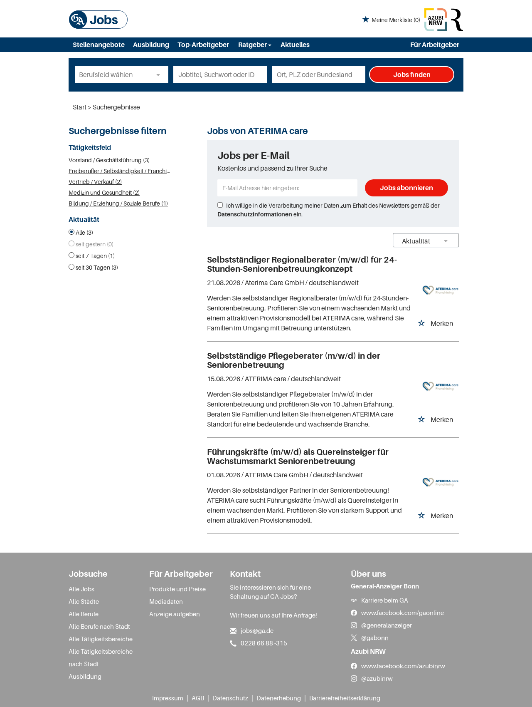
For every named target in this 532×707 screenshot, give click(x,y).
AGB (198, 698)
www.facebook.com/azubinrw (403, 666)
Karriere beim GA (384, 600)
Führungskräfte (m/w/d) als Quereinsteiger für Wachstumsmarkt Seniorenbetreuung (298, 456)
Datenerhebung (278, 698)
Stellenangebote (99, 44)
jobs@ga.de (257, 630)
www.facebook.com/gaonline (402, 612)
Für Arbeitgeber (434, 44)
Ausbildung (151, 44)
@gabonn (375, 637)
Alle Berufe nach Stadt (99, 626)
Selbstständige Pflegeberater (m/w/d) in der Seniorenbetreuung (293, 360)
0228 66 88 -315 (264, 643)
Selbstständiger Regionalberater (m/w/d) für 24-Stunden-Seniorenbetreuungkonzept (302, 264)
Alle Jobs (81, 589)
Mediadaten (166, 601)
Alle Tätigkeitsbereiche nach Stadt (101, 657)
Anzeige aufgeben (174, 614)
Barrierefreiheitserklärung (344, 698)
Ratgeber (253, 44)
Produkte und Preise (177, 589)
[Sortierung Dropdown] (446, 241)
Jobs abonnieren (406, 188)
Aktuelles (295, 44)
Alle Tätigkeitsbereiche (101, 639)
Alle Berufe (84, 614)
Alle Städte (84, 601)
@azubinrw (377, 678)
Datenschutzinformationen (254, 214)
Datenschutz (230, 698)
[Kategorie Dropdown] (160, 74)
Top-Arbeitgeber (203, 44)
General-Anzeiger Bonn (385, 586)
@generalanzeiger (386, 625)
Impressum (167, 698)
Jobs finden (412, 74)
